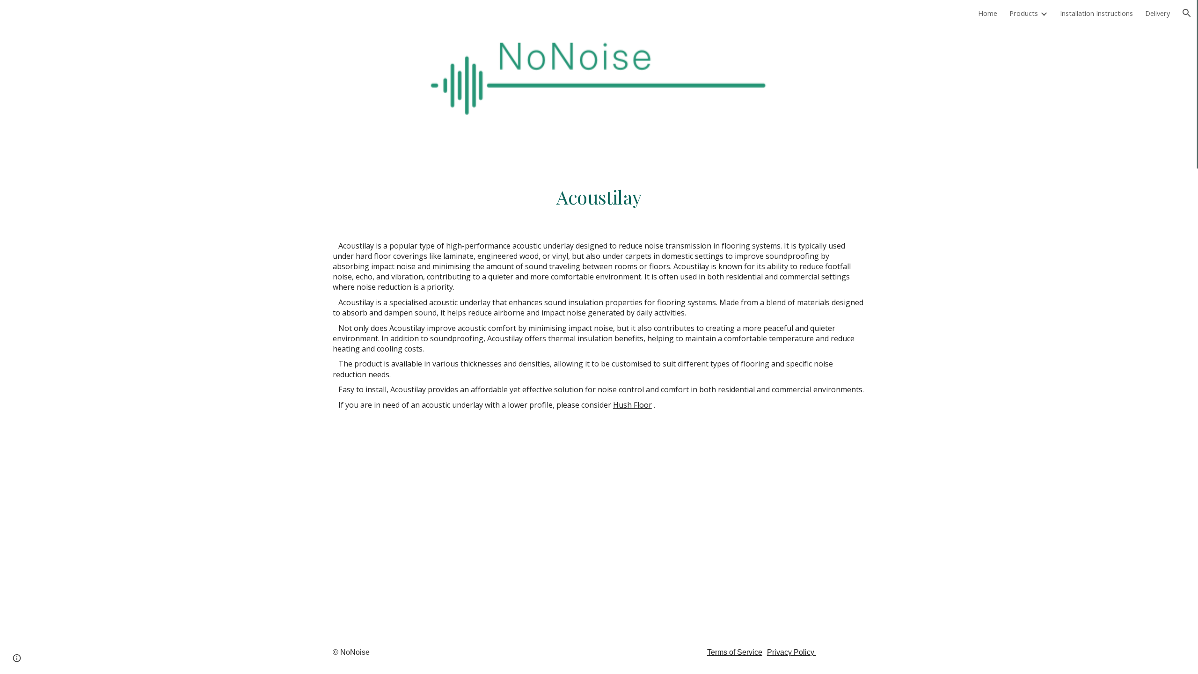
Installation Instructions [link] (1096, 13)
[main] (599, 197)
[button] (1187, 13)
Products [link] (1023, 13)
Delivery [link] (1157, 13)
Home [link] (987, 13)
